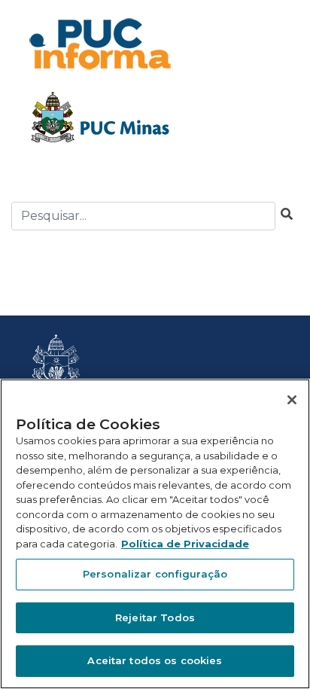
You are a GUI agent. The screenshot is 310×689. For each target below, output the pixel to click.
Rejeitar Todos (155, 617)
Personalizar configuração (155, 574)
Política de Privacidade (185, 544)
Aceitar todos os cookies (154, 660)
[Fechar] (291, 399)
